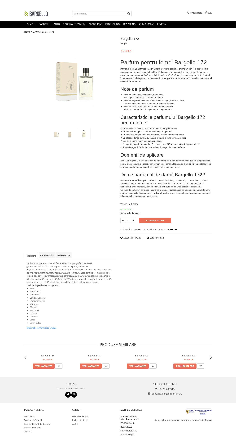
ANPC (75, 423)
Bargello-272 (189, 355)
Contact (28, 431)
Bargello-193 (142, 355)
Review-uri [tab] (63, 255)
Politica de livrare (32, 427)
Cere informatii (156, 237)
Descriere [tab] (31, 255)
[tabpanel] (70, 81)
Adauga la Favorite (132, 237)
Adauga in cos (155, 220)
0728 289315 (167, 389)
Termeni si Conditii (33, 420)
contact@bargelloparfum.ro (166, 393)
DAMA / (37, 31)
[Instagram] (74, 395)
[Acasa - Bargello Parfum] (40, 13)
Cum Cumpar (146, 24)
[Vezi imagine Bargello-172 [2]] (84, 133)
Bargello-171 (94, 355)
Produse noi (112, 24)
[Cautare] (129, 13)
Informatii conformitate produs (41, 327)
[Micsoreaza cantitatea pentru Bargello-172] (122, 220)
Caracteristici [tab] (47, 255)
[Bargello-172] (70, 81)
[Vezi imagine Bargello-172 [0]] (56, 134)
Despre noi (129, 24)
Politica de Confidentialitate (37, 423)
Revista (161, 24)
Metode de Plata (80, 416)
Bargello (124, 43)
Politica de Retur (80, 420)
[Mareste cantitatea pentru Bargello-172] (133, 220)
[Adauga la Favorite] (58, 366)
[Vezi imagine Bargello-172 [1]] (70, 134)
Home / (28, 31)
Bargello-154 (47, 355)
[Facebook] (68, 395)
